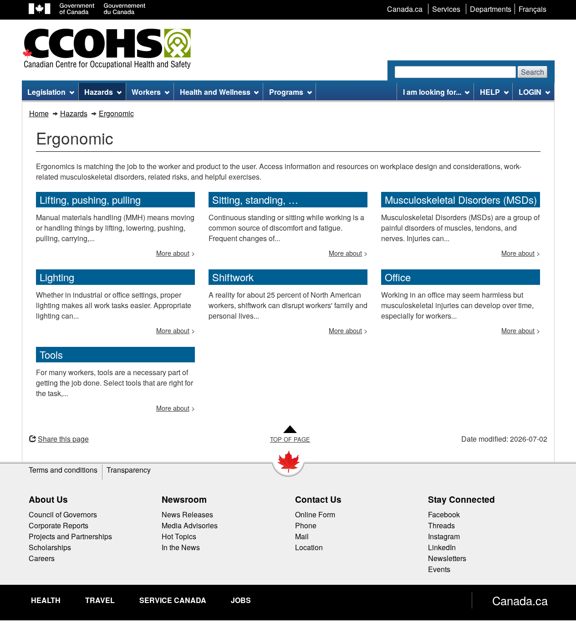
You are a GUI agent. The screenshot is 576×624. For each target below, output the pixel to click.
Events (439, 569)
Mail (302, 536)
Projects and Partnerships (70, 536)
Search (532, 72)
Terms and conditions (63, 469)
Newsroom (184, 499)
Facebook (444, 514)
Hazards (73, 113)
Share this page (63, 438)
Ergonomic (116, 113)
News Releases (187, 514)
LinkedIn (442, 547)
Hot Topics (179, 536)
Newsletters (447, 558)
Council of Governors (63, 514)
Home (39, 113)
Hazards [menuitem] (98, 92)
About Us (48, 499)
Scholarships (50, 547)
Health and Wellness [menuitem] (215, 92)
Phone (305, 525)
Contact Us (318, 499)
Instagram (444, 536)
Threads (441, 525)
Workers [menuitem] (146, 92)
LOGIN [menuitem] (530, 92)
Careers (42, 558)
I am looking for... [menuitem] (432, 92)
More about (172, 253)
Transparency (129, 469)
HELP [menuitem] (490, 92)
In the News (181, 547)
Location (309, 547)
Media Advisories (190, 525)
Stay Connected (461, 499)
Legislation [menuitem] (46, 92)
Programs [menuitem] (286, 92)
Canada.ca (520, 600)
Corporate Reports (58, 525)
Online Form (315, 514)
